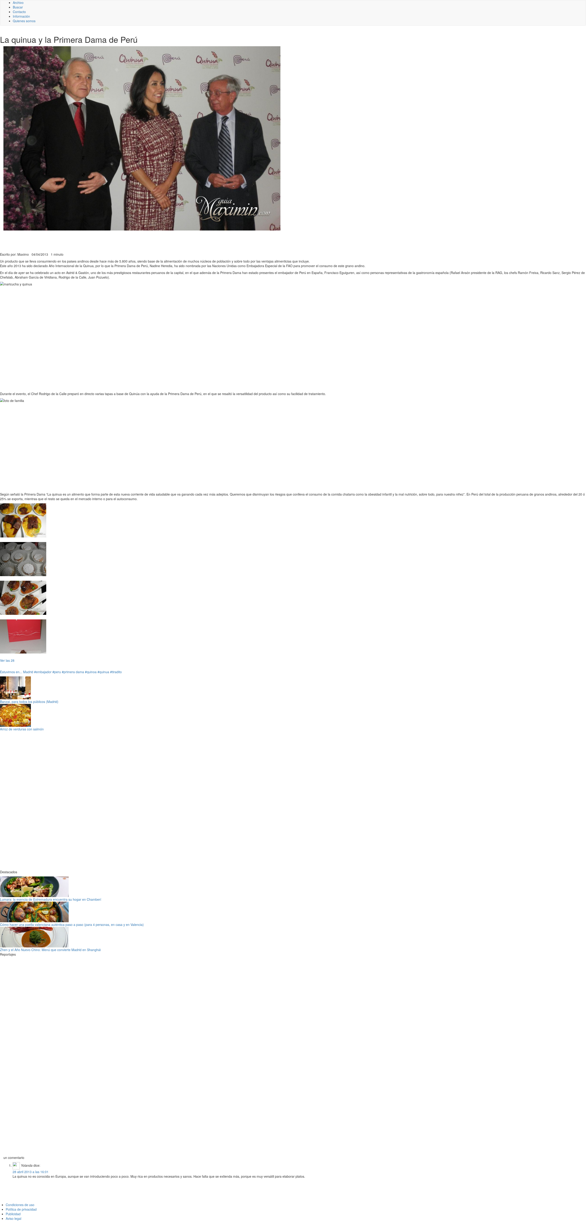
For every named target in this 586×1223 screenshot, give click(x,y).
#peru (56, 672)
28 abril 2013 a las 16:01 (31, 1171)
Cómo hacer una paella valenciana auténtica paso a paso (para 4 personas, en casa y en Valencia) (72, 924)
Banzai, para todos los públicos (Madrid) (29, 701)
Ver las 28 (7, 660)
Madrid (28, 672)
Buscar (18, 7)
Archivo (18, 2)
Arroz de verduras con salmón (22, 729)
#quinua (103, 672)
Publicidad (13, 1214)
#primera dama (73, 672)
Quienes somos (24, 21)
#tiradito (116, 672)
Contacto (19, 11)
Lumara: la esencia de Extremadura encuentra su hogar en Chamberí (50, 899)
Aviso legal (13, 1218)
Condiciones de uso (20, 1204)
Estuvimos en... (11, 672)
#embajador (43, 672)
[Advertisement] (112, 240)
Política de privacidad (21, 1209)
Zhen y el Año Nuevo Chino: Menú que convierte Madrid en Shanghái (50, 949)
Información (21, 16)
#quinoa (91, 672)
